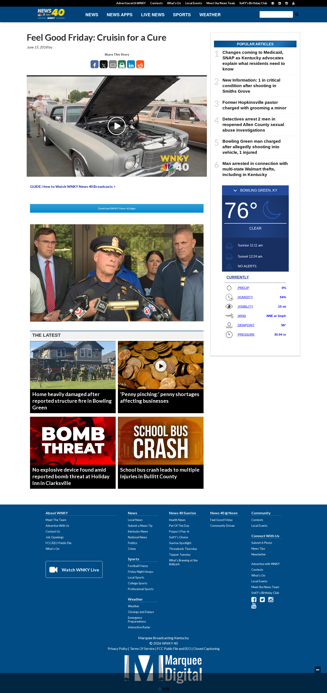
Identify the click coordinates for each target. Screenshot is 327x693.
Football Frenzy (138, 566)
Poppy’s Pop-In (179, 531)
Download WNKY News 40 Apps (117, 208)
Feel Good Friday (221, 520)
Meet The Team (56, 520)
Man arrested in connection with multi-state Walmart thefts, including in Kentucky (255, 169)
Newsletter (258, 554)
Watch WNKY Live (80, 569)
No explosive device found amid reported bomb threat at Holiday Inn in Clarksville (70, 476)
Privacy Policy (117, 649)
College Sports (137, 583)
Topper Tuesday (180, 554)
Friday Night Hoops (140, 571)
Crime (132, 549)
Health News (177, 520)
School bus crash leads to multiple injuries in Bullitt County (160, 473)
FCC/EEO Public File (58, 543)
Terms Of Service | (143, 649)
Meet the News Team (220, 3)
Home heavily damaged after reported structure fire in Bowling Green (72, 401)
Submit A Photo (261, 543)
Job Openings (55, 537)
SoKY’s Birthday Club (253, 3)
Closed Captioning (206, 649)
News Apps (120, 15)
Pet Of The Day (179, 525)
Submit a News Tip (140, 525)
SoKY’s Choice (178, 537)
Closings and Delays (141, 612)
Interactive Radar (139, 627)
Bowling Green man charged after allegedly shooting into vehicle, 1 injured (251, 147)
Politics (132, 543)
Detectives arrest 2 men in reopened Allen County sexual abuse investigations (253, 124)
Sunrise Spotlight (180, 543)
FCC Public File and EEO (174, 649)
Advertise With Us (57, 525)
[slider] (117, 321)
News (91, 15)
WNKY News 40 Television (51, 14)
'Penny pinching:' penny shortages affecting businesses (159, 397)
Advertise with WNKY (131, 3)
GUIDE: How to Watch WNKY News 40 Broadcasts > (73, 186)
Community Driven (222, 525)
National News (137, 537)
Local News (135, 520)
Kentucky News (138, 531)
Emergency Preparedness (137, 619)
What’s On (174, 3)
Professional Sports (140, 589)
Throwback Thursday (183, 549)
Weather (210, 15)
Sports (182, 15)
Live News (153, 15)
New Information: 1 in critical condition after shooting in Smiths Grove (251, 86)
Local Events (193, 3)
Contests (156, 3)
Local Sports (136, 577)
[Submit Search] (297, 14)
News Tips (258, 548)
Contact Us (53, 531)
